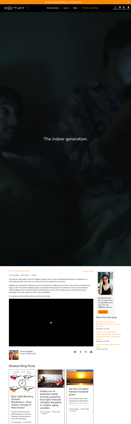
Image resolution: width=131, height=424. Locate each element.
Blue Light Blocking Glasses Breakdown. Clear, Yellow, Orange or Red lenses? (108, 324)
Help (75, 8)
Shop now (103, 312)
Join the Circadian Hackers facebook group (79, 391)
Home (11, 271)
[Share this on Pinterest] (86, 352)
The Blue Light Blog (90, 8)
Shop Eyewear (52, 8)
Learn (65, 8)
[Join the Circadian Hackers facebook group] (80, 377)
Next (91, 271)
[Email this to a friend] (91, 352)
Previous (86, 271)
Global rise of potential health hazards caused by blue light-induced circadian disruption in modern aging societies (51, 400)
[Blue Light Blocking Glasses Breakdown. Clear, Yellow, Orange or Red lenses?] (22, 381)
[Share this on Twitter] (75, 352)
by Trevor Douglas (14, 275)
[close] (128, 2)
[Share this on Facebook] (80, 352)
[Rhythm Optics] (16, 8)
